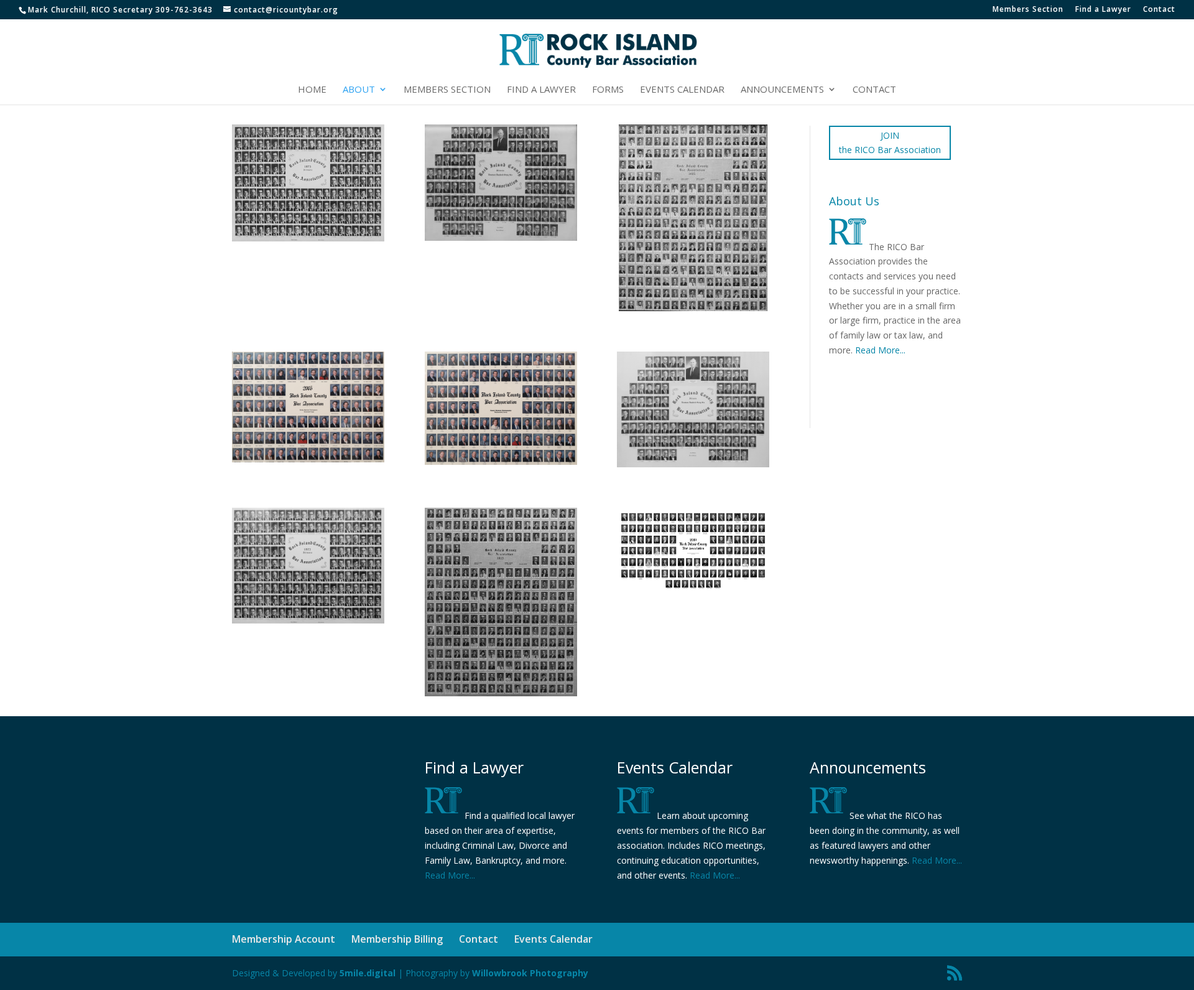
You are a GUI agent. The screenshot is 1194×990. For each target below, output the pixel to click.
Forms (608, 90)
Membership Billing (397, 939)
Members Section (1028, 10)
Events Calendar (682, 90)
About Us (854, 201)
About (359, 90)
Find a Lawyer (1103, 10)
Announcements (782, 90)
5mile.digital (368, 973)
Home (312, 90)
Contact (1159, 10)
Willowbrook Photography (530, 973)
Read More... (880, 350)
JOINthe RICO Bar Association (890, 142)
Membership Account (283, 939)
